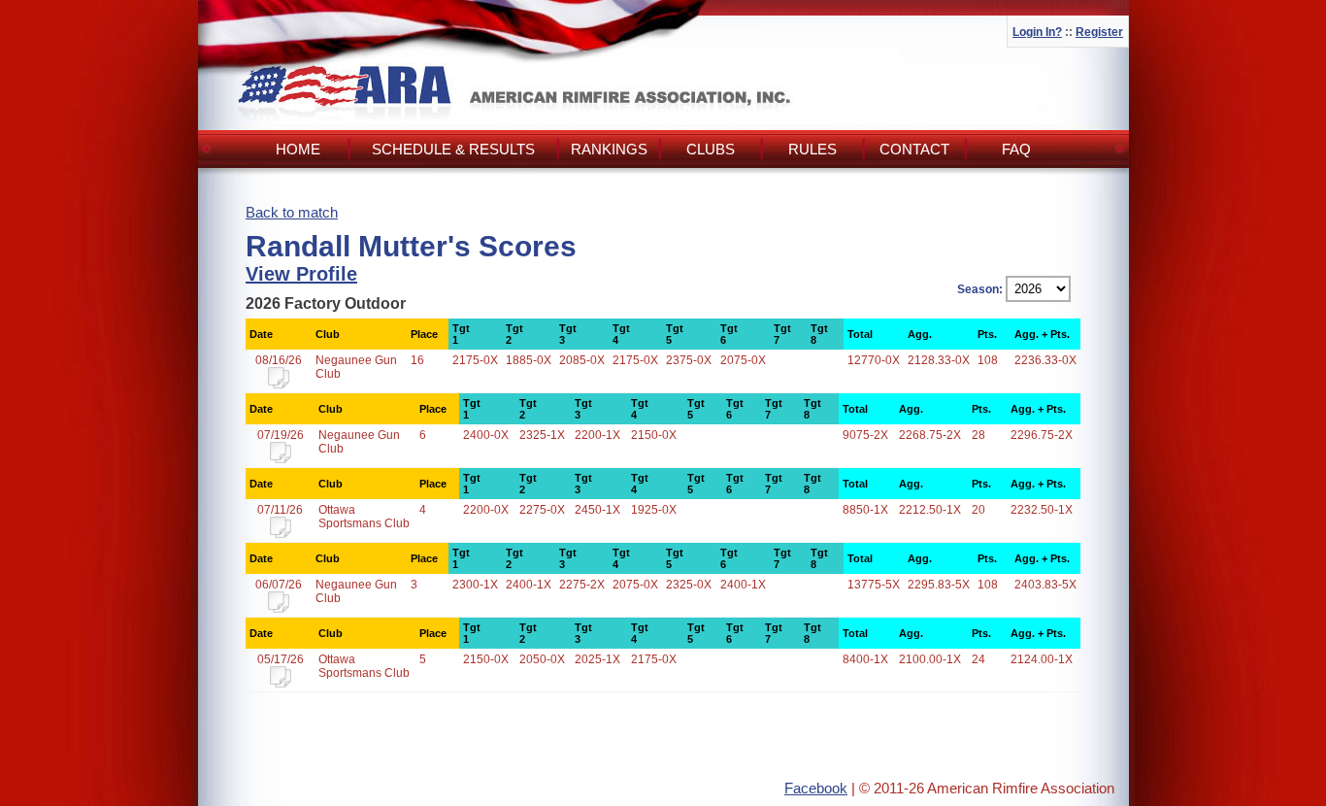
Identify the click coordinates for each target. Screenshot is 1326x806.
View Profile (301, 274)
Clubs (710, 149)
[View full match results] (278, 384)
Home (298, 149)
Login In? (1037, 32)
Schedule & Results (453, 149)
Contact (914, 149)
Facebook (815, 788)
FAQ (1016, 149)
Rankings (609, 149)
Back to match (292, 212)
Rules (812, 149)
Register (1099, 32)
